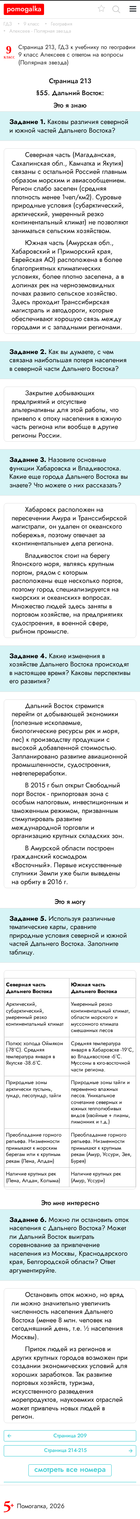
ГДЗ (7, 24)
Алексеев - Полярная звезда (40, 31)
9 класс (31, 24)
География (61, 24)
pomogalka (24, 9)
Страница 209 (70, 1435)
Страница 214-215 (65, 1450)
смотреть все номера (70, 1469)
